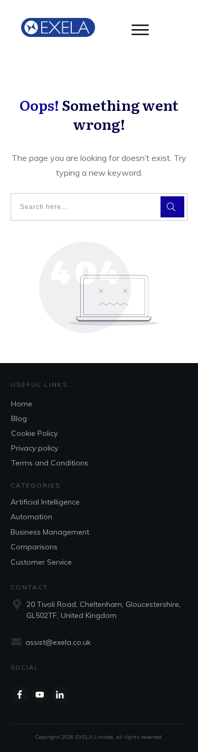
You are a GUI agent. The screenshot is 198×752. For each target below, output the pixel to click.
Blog (19, 418)
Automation (31, 516)
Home (21, 403)
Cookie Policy (34, 433)
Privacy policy (34, 448)
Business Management (50, 532)
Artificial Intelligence (45, 502)
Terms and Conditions (49, 463)
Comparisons (34, 546)
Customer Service (41, 562)
